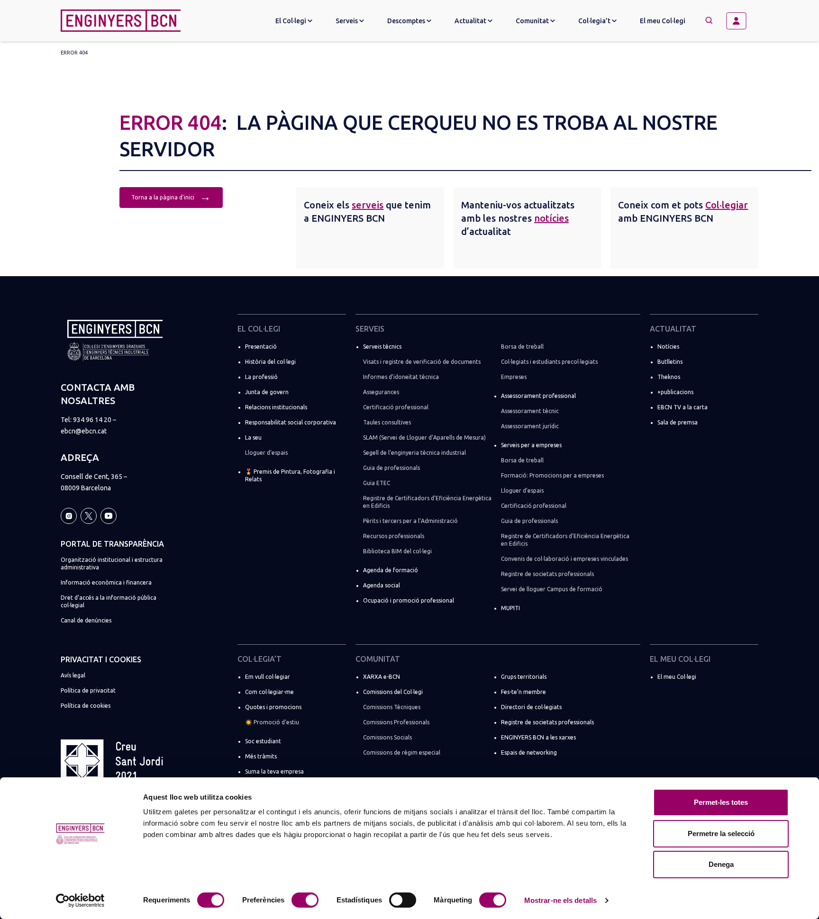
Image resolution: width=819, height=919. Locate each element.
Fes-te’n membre (523, 692)
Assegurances (381, 392)
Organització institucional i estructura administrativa (112, 563)
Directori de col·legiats (531, 707)
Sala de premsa (677, 422)
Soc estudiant (263, 741)
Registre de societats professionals (547, 574)
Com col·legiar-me (269, 692)
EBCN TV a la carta (682, 407)
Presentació (261, 346)
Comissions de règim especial (401, 752)
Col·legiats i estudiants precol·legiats (549, 362)
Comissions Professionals (396, 722)
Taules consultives (387, 422)
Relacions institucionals (276, 407)
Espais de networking (529, 752)
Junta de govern (267, 392)
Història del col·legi (270, 362)
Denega (721, 864)
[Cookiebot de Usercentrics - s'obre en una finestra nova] (80, 900)
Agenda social (381, 585)
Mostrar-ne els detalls (560, 900)
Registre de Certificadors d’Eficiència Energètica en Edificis (427, 502)
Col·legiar (726, 204)
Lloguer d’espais (266, 453)
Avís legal (73, 675)
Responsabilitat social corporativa (290, 422)
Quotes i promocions (273, 707)
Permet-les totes (721, 802)
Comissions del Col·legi (393, 692)
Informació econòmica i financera (106, 582)
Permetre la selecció (721, 833)
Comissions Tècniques (391, 707)
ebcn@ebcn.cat (84, 431)
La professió (261, 377)
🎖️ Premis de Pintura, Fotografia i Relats (290, 475)
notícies (551, 218)
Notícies (668, 346)
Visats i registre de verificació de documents (422, 362)
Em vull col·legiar (267, 677)
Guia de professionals (391, 468)
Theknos (668, 377)
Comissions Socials (387, 737)
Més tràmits (261, 756)
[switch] (304, 900)
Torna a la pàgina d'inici (171, 196)
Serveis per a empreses (531, 445)
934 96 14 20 (92, 419)
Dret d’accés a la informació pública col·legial (108, 601)
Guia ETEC (376, 483)
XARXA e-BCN (381, 677)
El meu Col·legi (662, 21)
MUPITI (510, 608)
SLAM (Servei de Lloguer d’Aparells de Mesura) (424, 437)
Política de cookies (85, 706)
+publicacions (675, 392)
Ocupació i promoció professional (408, 600)
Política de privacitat (88, 690)
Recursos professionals (393, 536)
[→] (739, 20)
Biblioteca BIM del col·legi (397, 551)
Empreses (514, 377)
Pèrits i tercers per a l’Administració (410, 521)
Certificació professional (395, 407)
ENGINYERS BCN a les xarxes (538, 737)
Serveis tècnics (382, 346)
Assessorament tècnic (530, 411)
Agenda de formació (390, 570)
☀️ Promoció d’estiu (272, 722)
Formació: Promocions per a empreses (552, 475)
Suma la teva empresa (274, 771)
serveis (367, 204)
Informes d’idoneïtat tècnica (401, 377)
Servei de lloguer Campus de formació (551, 589)
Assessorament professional (538, 396)
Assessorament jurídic (530, 426)
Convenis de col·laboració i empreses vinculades (564, 559)
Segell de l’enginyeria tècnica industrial (414, 453)
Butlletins (669, 362)
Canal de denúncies (86, 620)
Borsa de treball (522, 346)
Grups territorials (523, 677)
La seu (253, 437)
